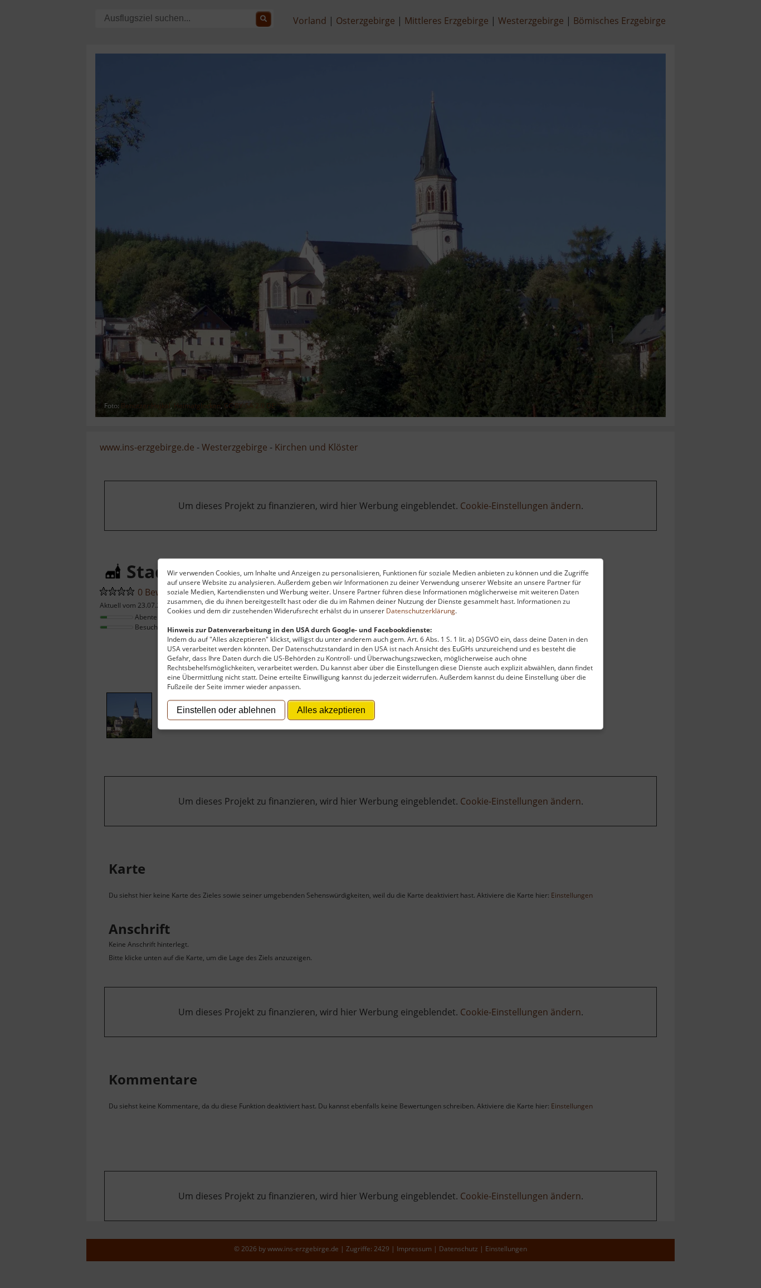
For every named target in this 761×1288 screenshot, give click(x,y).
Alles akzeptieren (331, 710)
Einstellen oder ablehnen (226, 710)
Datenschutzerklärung (420, 611)
